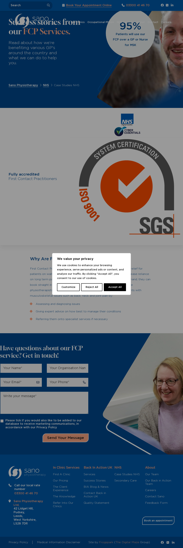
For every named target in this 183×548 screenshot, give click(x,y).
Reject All (92, 287)
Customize (68, 287)
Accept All (115, 287)
